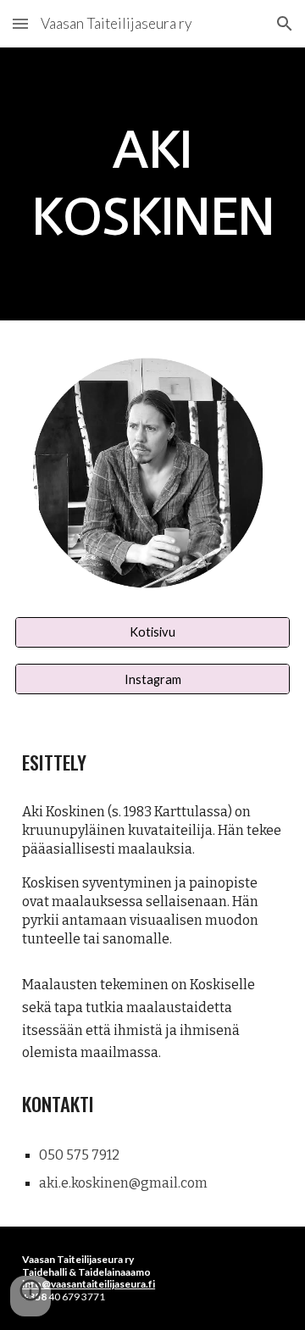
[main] (152, 184)
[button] (20, 23)
